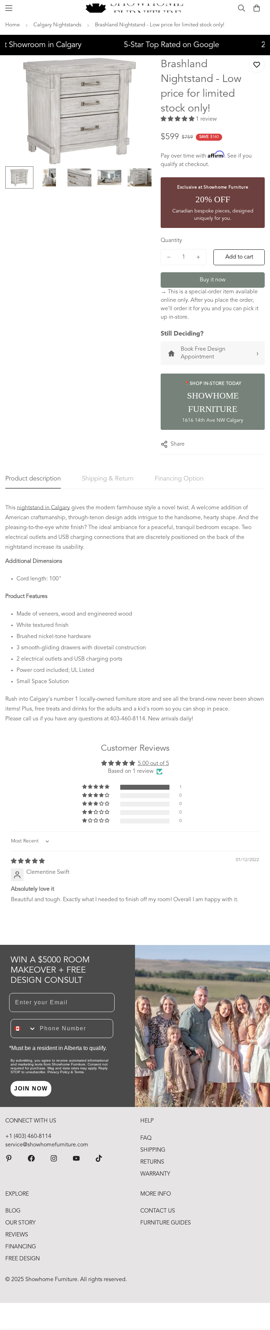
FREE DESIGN (22, 1259)
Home (12, 25)
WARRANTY (155, 1174)
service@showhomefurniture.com (46, 1145)
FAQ (146, 1138)
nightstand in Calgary (43, 508)
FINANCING (20, 1247)
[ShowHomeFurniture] (31, 1158)
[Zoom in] (139, 70)
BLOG (12, 1211)
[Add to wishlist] (257, 65)
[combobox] (23, 1028)
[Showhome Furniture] (135, 8)
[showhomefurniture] (8, 1158)
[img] (28, 861)
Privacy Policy (58, 1072)
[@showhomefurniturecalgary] (98, 1158)
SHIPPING (152, 1150)
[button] (257, 8)
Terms (79, 1072)
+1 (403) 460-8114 (28, 1136)
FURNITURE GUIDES (165, 1223)
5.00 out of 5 (153, 763)
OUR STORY (20, 1223)
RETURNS (152, 1162)
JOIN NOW (31, 1089)
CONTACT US (157, 1211)
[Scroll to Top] (256, 1292)
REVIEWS (16, 1235)
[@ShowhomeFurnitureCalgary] (76, 1158)
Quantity (171, 240)
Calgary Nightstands (57, 25)
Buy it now (213, 280)
